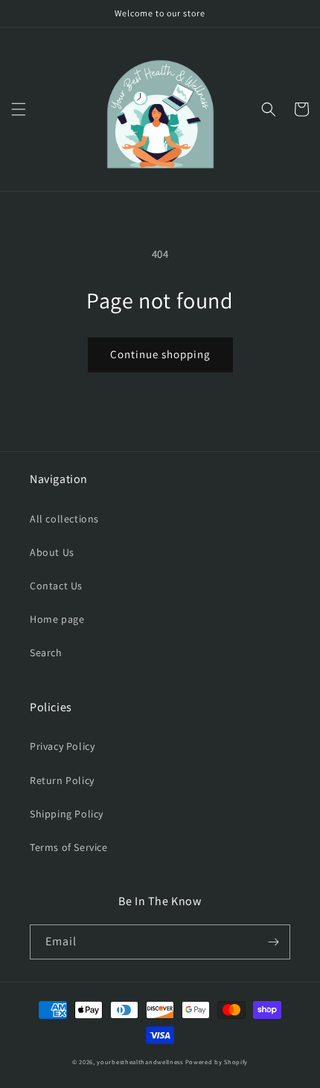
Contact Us (56, 585)
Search (46, 652)
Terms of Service (69, 847)
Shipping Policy (66, 813)
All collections (64, 518)
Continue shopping (160, 354)
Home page (57, 619)
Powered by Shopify (217, 1062)
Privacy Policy (62, 746)
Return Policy (62, 780)
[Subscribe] (273, 942)
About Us (52, 552)
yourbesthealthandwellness (140, 1062)
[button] (18, 109)
